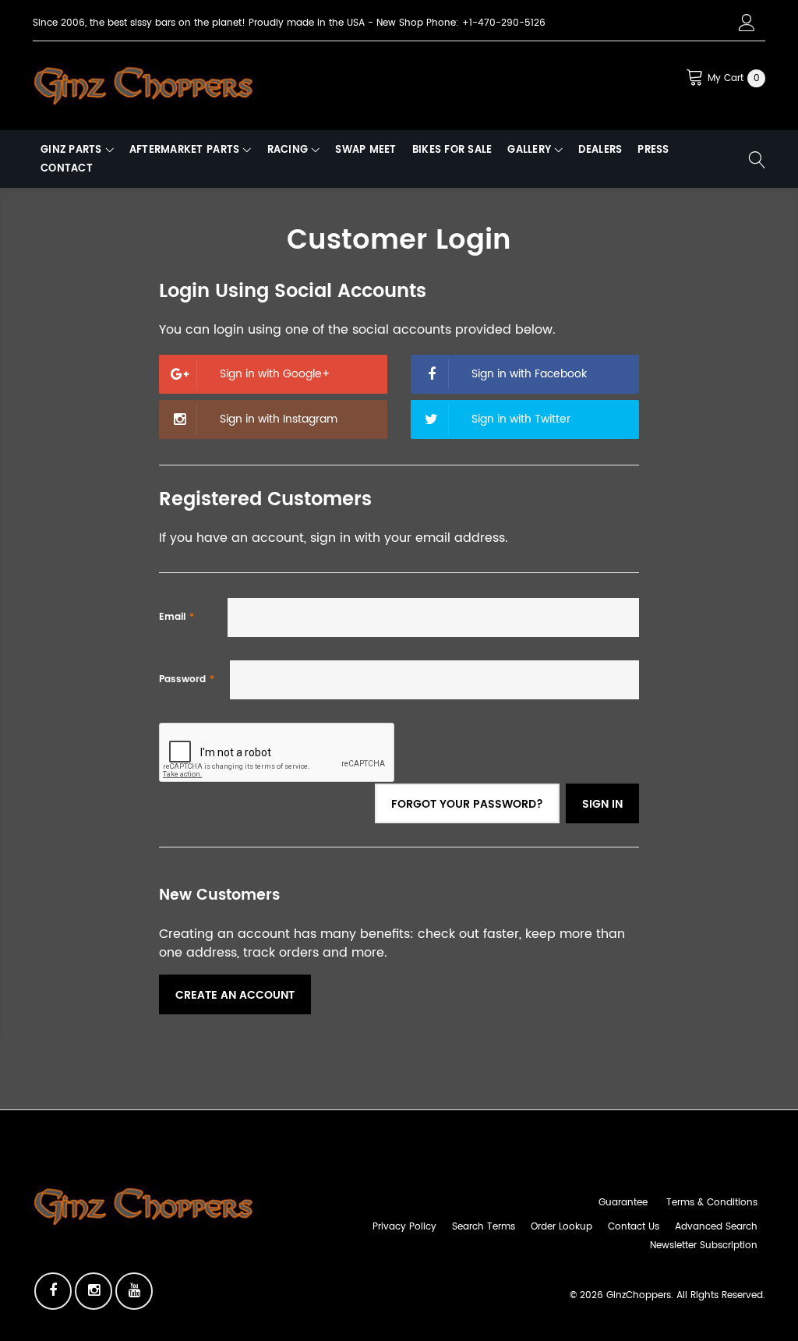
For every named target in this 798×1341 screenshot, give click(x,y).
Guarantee (623, 1202)
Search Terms (483, 1226)
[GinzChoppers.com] (143, 85)
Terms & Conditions (711, 1202)
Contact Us (633, 1226)
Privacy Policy (404, 1226)
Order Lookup (561, 1226)
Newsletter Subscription (703, 1245)
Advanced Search (716, 1226)
